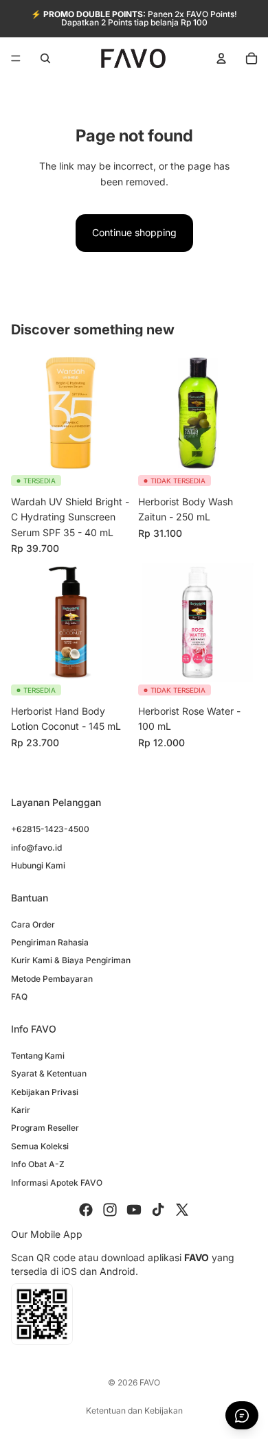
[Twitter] (182, 1209)
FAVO (149, 1382)
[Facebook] (86, 1209)
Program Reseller (45, 1128)
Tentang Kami (38, 1055)
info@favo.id (36, 847)
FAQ (19, 996)
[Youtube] (134, 1209)
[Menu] (16, 58)
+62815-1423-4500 (50, 829)
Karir (20, 1110)
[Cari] (45, 58)
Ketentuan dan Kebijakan (134, 1410)
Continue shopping (134, 232)
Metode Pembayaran (52, 979)
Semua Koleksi (40, 1146)
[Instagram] (110, 1209)
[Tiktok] (158, 1209)
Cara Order (33, 924)
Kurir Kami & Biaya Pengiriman (71, 960)
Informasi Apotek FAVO (56, 1182)
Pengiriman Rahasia (50, 942)
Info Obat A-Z (38, 1164)
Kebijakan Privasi (44, 1092)
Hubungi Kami (38, 865)
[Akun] (221, 58)
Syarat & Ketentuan (49, 1073)
